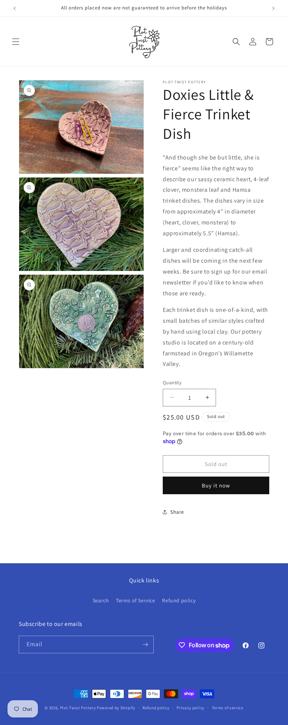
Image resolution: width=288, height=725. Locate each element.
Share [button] (177, 511)
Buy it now (216, 485)
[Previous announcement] (14, 8)
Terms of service (227, 707)
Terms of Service (135, 600)
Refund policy (178, 600)
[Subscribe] (145, 644)
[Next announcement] (273, 8)
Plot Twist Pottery (78, 707)
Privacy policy (190, 707)
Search (101, 600)
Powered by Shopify (116, 707)
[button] (16, 41)
